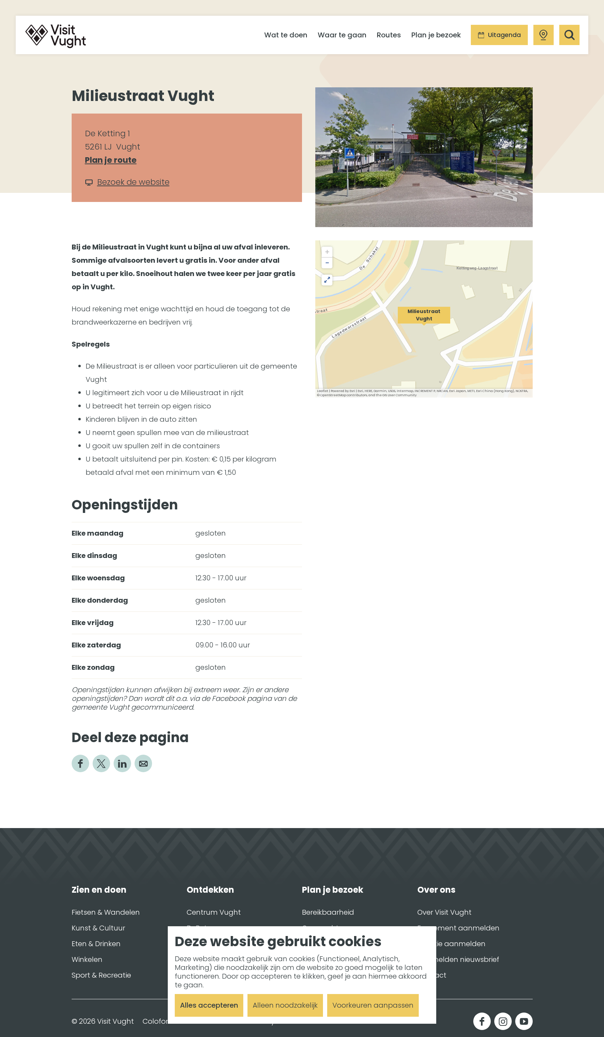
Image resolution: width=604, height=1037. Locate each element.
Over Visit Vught (444, 912)
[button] (424, 319)
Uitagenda (504, 34)
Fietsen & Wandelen (106, 912)
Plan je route (114, 160)
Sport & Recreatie (101, 975)
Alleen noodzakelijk (285, 1005)
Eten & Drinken (96, 944)
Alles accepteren (209, 1005)
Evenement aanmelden (458, 928)
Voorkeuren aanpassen (373, 1005)
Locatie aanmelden (451, 944)
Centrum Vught (214, 912)
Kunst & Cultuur (98, 928)
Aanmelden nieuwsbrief (458, 959)
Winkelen (87, 959)
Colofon (156, 1021)
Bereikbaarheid (328, 912)
